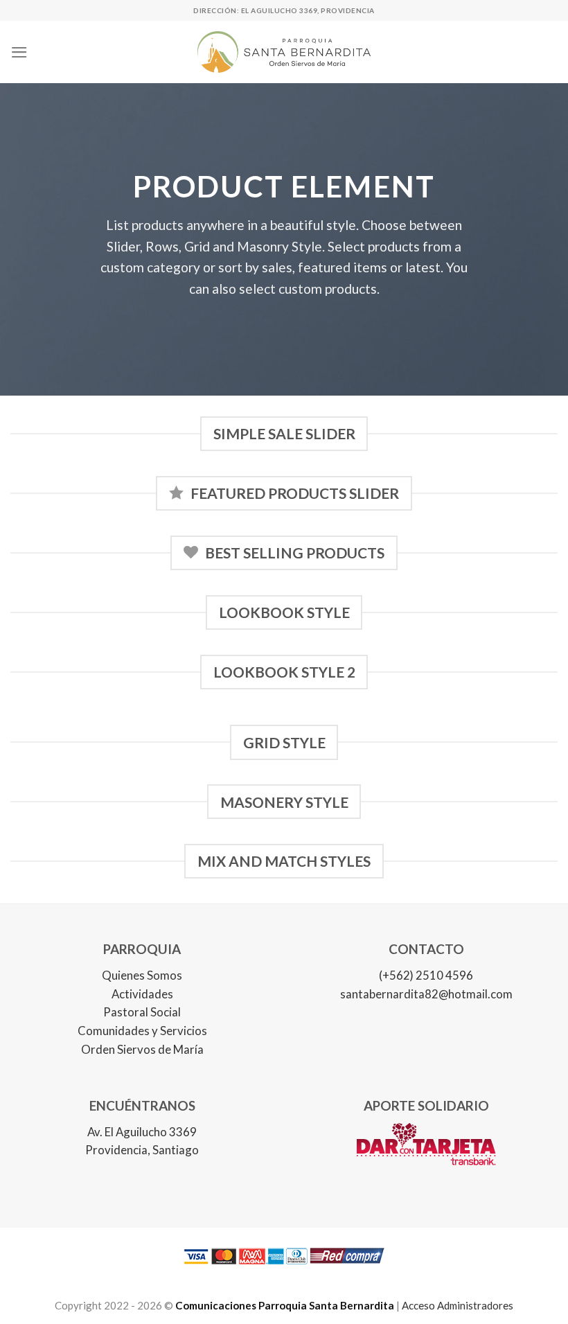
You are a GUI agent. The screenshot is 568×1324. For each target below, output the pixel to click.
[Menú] (19, 52)
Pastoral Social (142, 1012)
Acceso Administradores (457, 1305)
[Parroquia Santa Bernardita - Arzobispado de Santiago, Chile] (284, 52)
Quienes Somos (142, 975)
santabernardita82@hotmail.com (426, 994)
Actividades (142, 994)
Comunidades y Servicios (142, 1030)
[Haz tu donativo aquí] (426, 1154)
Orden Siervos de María (142, 1049)
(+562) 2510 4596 (426, 975)
